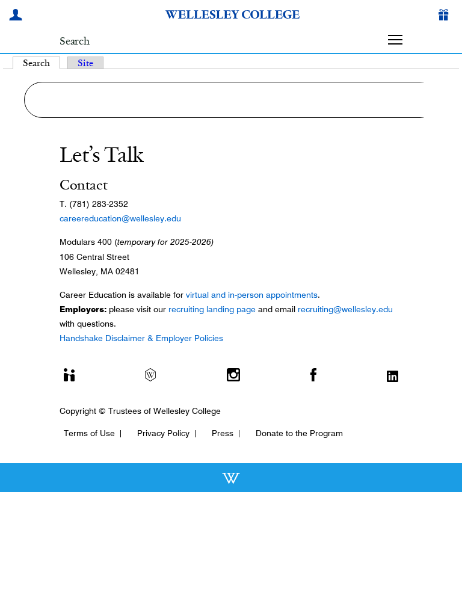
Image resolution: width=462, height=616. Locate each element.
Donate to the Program (299, 433)
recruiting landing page (212, 309)
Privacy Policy (163, 433)
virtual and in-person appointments (252, 295)
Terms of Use (89, 433)
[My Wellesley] (17, 16)
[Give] (446, 16)
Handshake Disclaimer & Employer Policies (141, 338)
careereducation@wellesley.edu (120, 218)
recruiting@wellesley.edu (345, 309)
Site (85, 63)
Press (222, 433)
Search (41, 63)
